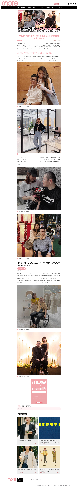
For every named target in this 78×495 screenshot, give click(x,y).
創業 (23, 406)
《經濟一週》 (38, 479)
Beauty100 (54, 7)
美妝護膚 (17, 7)
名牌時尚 (23, 7)
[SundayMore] (10, 3)
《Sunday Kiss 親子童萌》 (30, 479)
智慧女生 (35, 7)
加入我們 (61, 7)
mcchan (19, 443)
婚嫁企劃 (29, 7)
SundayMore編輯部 (52, 40)
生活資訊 (48, 7)
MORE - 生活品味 (43, 443)
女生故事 (19, 40)
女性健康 (42, 7)
